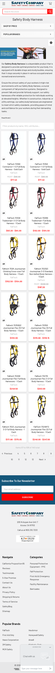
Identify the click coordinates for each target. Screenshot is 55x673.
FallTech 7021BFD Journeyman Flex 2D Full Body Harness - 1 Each (41, 429)
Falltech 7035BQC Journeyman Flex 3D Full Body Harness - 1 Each (14, 328)
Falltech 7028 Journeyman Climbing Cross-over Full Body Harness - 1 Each (13, 271)
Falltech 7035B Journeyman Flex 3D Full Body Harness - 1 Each (41, 328)
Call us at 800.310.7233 (27, 530)
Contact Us (7, 582)
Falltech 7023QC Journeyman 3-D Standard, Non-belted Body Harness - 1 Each (41, 272)
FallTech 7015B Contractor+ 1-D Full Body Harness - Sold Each (41, 166)
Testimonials (8, 573)
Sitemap (6, 611)
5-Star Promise (9, 578)
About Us (6, 587)
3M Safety (6, 644)
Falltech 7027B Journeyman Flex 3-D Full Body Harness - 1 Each (41, 378)
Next (41, 459)
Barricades (35, 589)
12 (26, 459)
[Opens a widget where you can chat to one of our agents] (36, 658)
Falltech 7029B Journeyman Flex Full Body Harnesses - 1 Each (14, 378)
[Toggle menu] (3, 3)
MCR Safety (7, 649)
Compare (4, 159)
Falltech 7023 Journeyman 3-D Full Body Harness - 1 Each (13, 429)
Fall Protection (36, 571)
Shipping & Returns (10, 597)
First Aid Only (8, 635)
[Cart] (51, 4)
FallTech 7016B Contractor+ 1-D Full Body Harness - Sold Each (14, 166)
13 (33, 459)
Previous (8, 453)
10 (12, 459)
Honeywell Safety (36, 635)
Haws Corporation (10, 640)
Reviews (6, 568)
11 (18, 459)
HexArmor (33, 630)
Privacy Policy (8, 592)
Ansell (31, 640)
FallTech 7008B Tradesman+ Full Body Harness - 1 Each (41, 220)
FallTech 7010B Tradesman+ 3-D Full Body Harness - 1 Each (13, 220)
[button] (51, 43)
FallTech (6, 630)
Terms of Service (9, 601)
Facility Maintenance (39, 584)
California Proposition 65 (13, 563)
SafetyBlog (7, 606)
